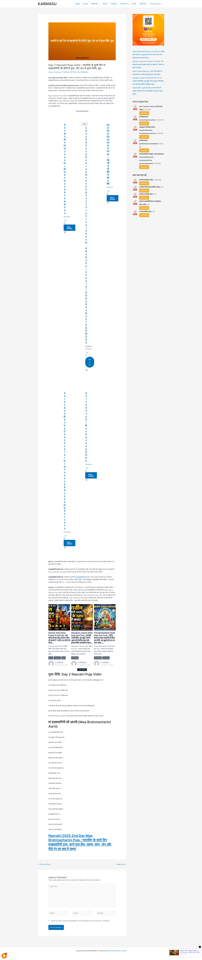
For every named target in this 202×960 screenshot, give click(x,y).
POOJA (85, 4)
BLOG (105, 4)
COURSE (113, 4)
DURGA (66, 72)
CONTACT (143, 4)
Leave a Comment (55, 72)
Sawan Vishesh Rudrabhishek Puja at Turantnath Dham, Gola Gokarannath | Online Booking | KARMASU (86, 233)
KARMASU (47, 4)
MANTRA (94, 4)
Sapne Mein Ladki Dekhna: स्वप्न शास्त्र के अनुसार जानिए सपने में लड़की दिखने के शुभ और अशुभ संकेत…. (148, 91)
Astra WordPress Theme (117, 951)
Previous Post (44, 864)
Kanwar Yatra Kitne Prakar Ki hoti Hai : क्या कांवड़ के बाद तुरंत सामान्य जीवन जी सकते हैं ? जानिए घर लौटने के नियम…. (59, 617)
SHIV (63, 658)
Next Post (121, 864)
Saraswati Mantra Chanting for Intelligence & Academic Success (65, 460)
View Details (69, 227)
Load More (82, 670)
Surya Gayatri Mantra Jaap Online (86, 427)
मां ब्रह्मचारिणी (80, 577)
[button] (99, 3)
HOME (77, 4)
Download (144, 113)
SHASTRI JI (124, 4)
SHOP (134, 4)
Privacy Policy (155, 4)
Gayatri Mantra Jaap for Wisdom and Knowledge (65, 168)
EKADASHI (97, 658)
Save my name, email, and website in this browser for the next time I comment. (80, 921)
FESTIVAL (73, 72)
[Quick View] (64, 223)
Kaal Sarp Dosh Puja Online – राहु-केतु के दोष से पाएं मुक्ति (108, 154)
